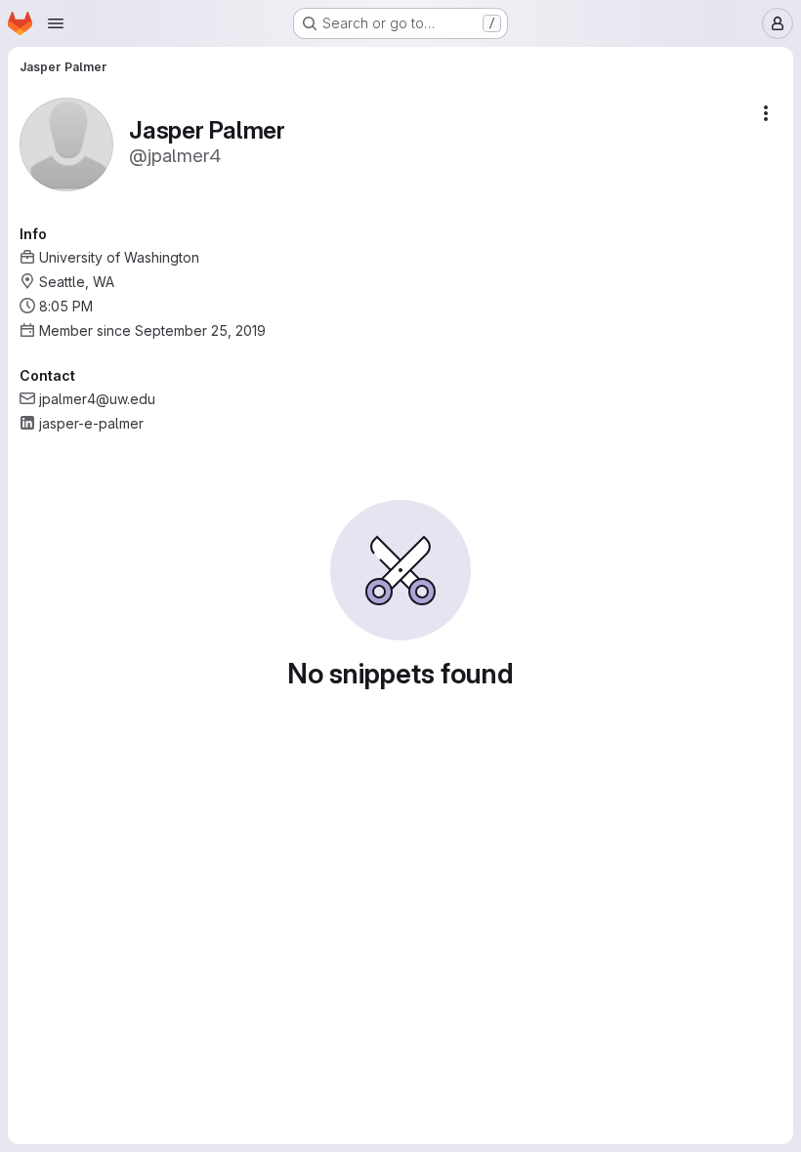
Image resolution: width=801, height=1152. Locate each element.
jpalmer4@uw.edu (97, 399)
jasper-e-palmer (91, 423)
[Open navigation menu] (55, 23)
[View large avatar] (66, 143)
